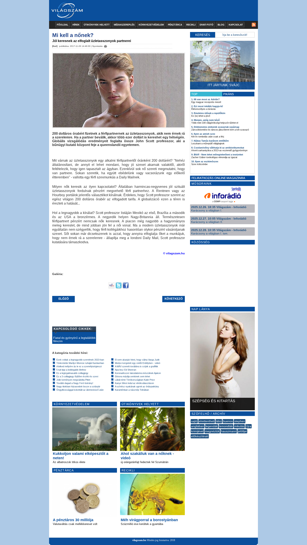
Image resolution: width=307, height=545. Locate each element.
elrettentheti (206, 421)
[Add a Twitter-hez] (118, 287)
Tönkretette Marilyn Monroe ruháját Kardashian (80, 363)
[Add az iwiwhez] (111, 287)
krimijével (197, 431)
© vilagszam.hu (174, 253)
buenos (228, 421)
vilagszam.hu (139, 540)
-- (191, 441)
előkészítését (199, 436)
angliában (197, 426)
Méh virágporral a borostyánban (149, 520)
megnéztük (212, 431)
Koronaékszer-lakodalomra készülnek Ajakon (138, 373)
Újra (248, 426)
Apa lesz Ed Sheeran (125, 369)
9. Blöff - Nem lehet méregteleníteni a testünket (217, 154)
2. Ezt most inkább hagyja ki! (207, 106)
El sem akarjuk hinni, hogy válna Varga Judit (137, 359)
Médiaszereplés (124, 24)
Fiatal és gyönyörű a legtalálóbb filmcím (74, 339)
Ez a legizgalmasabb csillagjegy (72, 373)
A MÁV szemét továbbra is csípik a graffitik (136, 366)
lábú (219, 421)
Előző (63, 298)
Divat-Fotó (206, 24)
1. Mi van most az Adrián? (205, 99)
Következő (174, 298)
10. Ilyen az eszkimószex (204, 161)
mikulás (239, 426)
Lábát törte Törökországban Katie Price (135, 380)
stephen (239, 421)
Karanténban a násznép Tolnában (132, 390)
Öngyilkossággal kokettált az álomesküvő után (80, 390)
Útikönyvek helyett (97, 24)
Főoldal (62, 24)
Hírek (76, 24)
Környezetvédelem (151, 24)
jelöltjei (242, 431)
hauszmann (228, 431)
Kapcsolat (236, 24)
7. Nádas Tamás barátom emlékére (210, 140)
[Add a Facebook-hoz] (126, 287)
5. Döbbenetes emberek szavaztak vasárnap (215, 127)
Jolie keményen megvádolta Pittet (73, 380)
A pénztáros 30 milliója (73, 520)
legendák (212, 426)
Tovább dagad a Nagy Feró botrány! (74, 383)
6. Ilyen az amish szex (203, 134)
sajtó (194, 421)
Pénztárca (175, 24)
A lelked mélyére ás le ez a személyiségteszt (79, 366)
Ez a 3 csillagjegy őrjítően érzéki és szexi (77, 376)
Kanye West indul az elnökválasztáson (134, 383)
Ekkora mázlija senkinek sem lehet (132, 376)
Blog (221, 24)
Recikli (190, 24)
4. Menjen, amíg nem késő (205, 120)
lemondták (226, 426)
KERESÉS (202, 35)
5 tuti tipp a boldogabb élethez (71, 369)
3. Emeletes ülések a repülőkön (208, 113)
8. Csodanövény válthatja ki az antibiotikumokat (217, 147)
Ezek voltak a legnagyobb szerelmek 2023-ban (80, 359)
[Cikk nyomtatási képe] (105, 45)
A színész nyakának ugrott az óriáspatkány (137, 386)
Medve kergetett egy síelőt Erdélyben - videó (137, 363)
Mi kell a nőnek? (73, 35)
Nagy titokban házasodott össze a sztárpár (78, 386)
